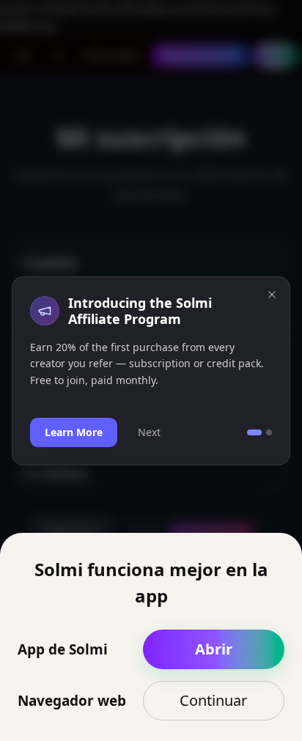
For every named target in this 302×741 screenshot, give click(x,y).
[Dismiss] (272, 294)
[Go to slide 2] (269, 432)
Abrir (213, 649)
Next (149, 432)
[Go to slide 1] (254, 432)
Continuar (213, 700)
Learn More (74, 432)
